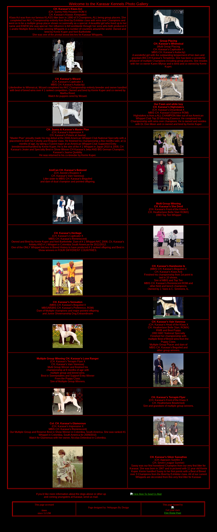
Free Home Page (172, 513)
